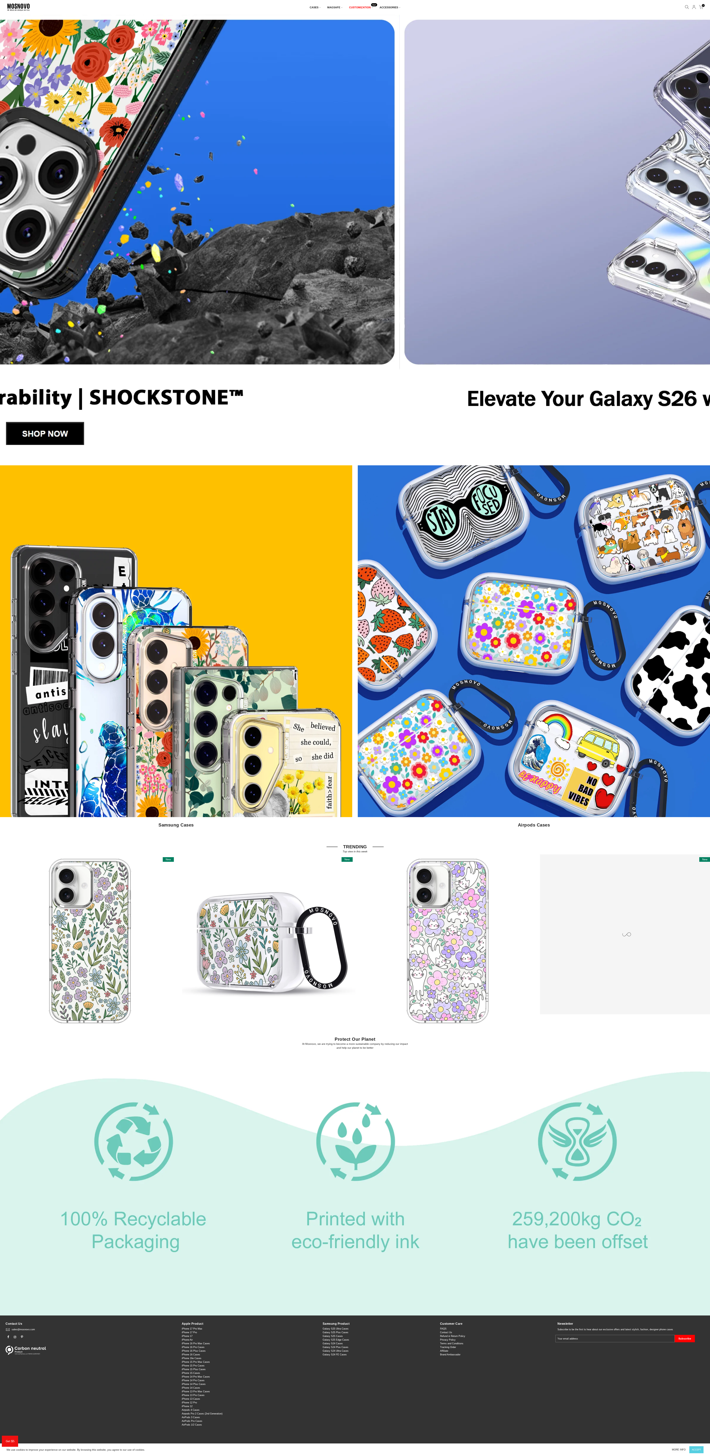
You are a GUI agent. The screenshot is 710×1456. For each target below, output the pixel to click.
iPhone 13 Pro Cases (193, 1395)
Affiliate (444, 1350)
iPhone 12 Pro (189, 1402)
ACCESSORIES (389, 7)
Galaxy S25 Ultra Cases (336, 1328)
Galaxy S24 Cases (333, 1343)
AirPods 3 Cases (191, 1417)
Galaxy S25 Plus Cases (335, 1332)
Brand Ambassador (450, 1354)
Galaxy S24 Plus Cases (335, 1347)
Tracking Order (448, 1347)
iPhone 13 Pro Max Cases (196, 1391)
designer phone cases (661, 1329)
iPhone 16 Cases (191, 1354)
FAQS (443, 1328)
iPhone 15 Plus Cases (194, 1369)
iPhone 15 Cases (191, 1373)
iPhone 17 (187, 1336)
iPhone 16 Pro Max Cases (196, 1343)
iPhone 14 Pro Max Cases (196, 1376)
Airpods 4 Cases (191, 1410)
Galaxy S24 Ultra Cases (336, 1350)
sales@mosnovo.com (23, 1329)
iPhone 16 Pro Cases (193, 1347)
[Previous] (9, 236)
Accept (696, 1449)
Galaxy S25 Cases (333, 1336)
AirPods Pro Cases (192, 1421)
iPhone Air (187, 1339)
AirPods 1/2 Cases (192, 1424)
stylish (635, 1329)
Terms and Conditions (451, 1343)
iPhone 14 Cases (191, 1387)
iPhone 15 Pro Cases (193, 1365)
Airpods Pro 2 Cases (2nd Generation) (202, 1413)
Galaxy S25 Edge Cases (336, 1339)
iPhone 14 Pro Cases (193, 1380)
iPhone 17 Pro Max (192, 1328)
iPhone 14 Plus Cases (194, 1384)
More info (679, 1449)
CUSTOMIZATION (362, 6)
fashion (644, 1329)
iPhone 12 (187, 1406)
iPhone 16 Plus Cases (194, 1350)
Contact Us (446, 1332)
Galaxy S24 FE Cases (335, 1354)
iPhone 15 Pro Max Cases (196, 1362)
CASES (314, 7)
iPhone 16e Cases (191, 1358)
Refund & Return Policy (452, 1336)
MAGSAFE (333, 7)
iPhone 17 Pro (189, 1332)
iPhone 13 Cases (191, 1398)
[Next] (701, 236)
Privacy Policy (448, 1339)
